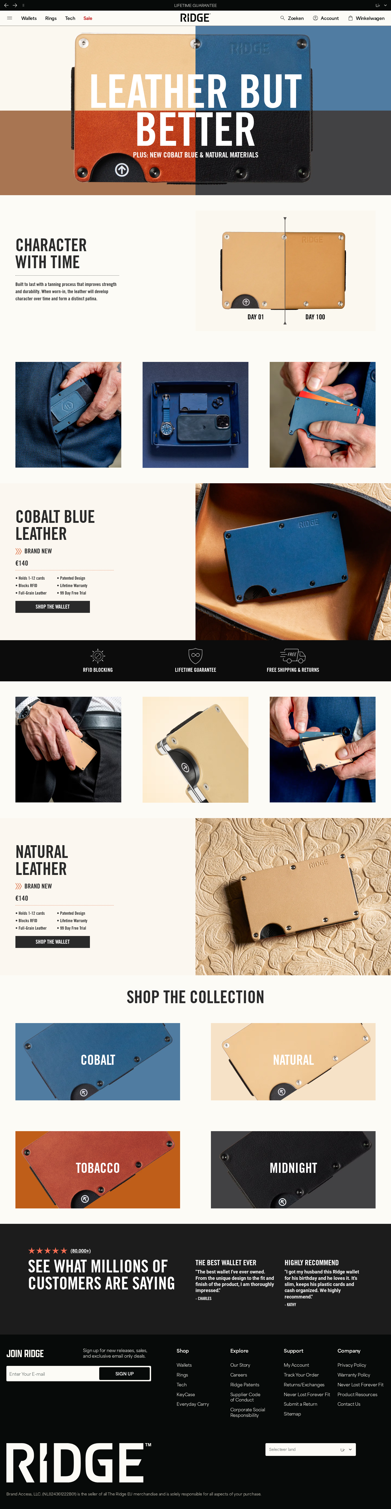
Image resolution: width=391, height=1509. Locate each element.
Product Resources (357, 1394)
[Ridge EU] (196, 18)
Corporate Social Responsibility (247, 1412)
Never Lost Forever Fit (307, 1394)
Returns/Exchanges (304, 1384)
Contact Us (349, 1403)
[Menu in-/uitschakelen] (9, 18)
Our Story (240, 1364)
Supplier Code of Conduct (245, 1397)
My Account (296, 1364)
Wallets (184, 1364)
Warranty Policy (354, 1374)
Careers (238, 1374)
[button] (292, 18)
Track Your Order (301, 1374)
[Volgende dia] (15, 5)
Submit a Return (300, 1403)
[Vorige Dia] (6, 5)
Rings (182, 1374)
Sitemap (292, 1413)
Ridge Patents (244, 1384)
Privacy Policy (352, 1364)
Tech (181, 1384)
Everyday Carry (193, 1403)
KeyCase (186, 1394)
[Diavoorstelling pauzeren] (23, 5)
